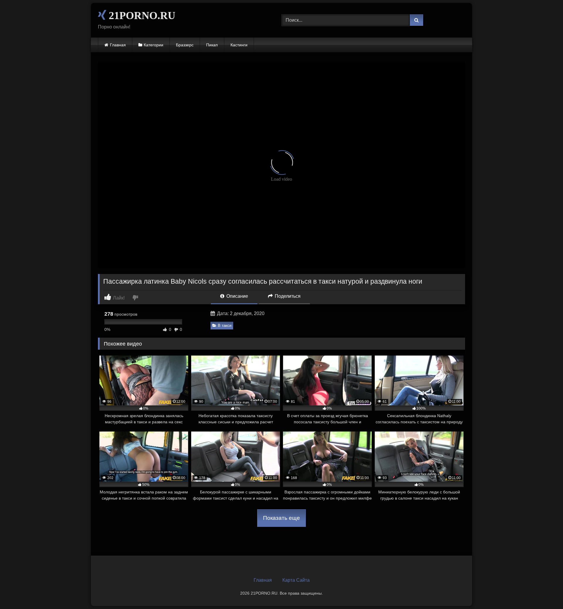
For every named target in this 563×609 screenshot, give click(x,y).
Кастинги (238, 45)
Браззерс (185, 45)
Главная (118, 45)
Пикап (212, 45)
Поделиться (287, 296)
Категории (153, 45)
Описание (236, 296)
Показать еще (281, 518)
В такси (224, 325)
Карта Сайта (296, 580)
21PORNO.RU (140, 15)
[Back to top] (544, 591)
